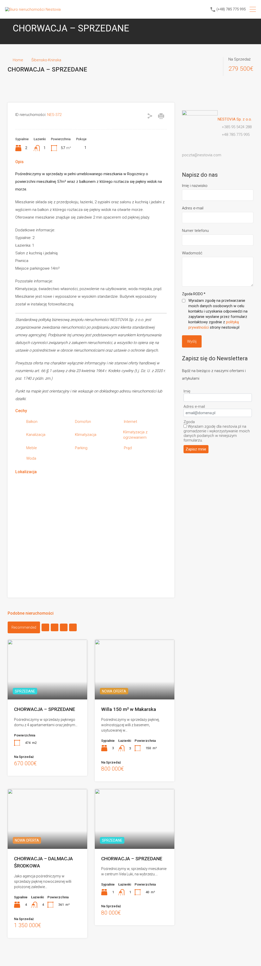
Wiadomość (192, 253)
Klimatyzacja (85, 434)
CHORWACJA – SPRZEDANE (44, 709)
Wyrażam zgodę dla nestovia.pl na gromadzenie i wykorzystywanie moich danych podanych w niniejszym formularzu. (217, 433)
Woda (31, 458)
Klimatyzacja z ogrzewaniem (135, 435)
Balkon (31, 421)
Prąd (128, 448)
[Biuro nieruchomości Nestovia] (33, 9)
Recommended (23, 627)
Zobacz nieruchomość (47, 687)
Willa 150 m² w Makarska (128, 709)
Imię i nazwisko (194, 185)
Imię (187, 391)
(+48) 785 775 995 (231, 9)
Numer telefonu (195, 230)
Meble (31, 448)
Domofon (83, 421)
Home (18, 60)
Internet (130, 421)
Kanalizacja (35, 434)
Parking (81, 448)
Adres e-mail (192, 208)
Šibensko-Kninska (46, 60)
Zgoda (189, 422)
